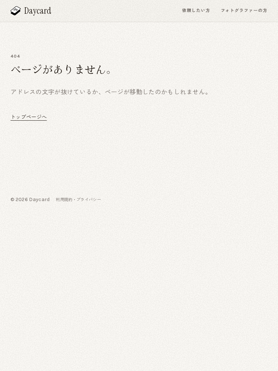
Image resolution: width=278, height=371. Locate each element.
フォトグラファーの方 (244, 10)
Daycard (37, 11)
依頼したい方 (196, 10)
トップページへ (28, 117)
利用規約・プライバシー (78, 199)
